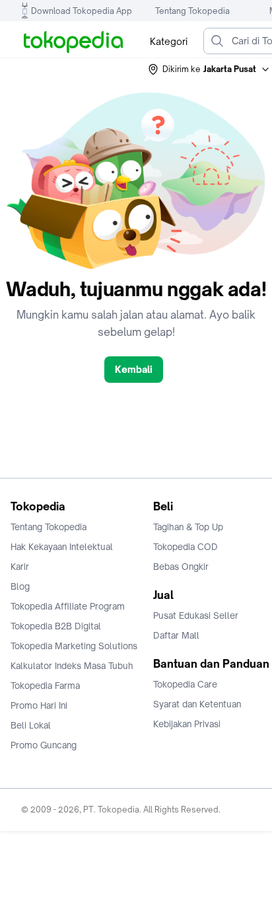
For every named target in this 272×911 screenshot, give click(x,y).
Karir (20, 566)
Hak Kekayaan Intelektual (62, 546)
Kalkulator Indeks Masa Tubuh (72, 665)
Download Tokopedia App (81, 11)
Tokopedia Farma (45, 685)
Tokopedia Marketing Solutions (74, 646)
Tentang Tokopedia (192, 11)
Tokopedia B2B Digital (56, 626)
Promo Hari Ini (39, 705)
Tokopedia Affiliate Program (68, 606)
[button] (209, 69)
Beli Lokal (31, 725)
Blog (20, 586)
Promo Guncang (44, 745)
